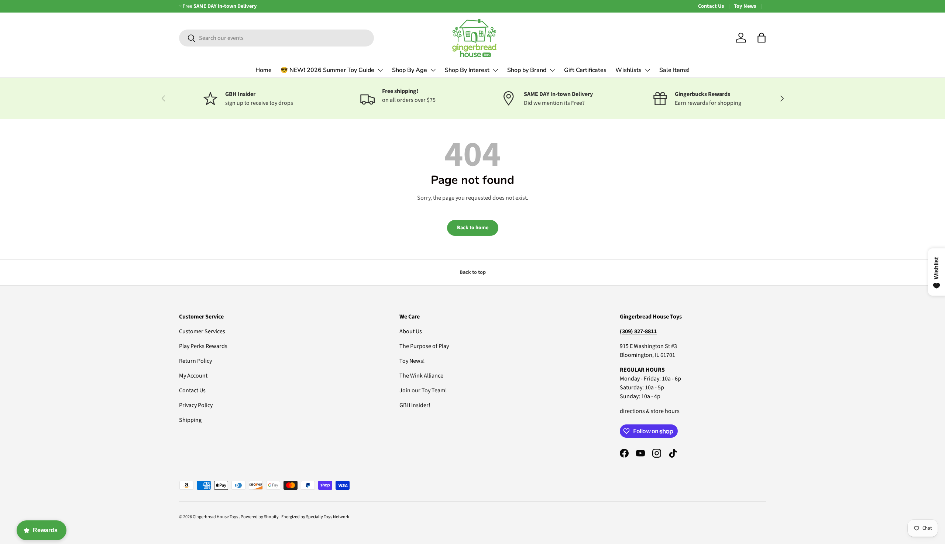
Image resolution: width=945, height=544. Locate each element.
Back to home (472, 227)
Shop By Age (409, 70)
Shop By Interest (467, 70)
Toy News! (412, 361)
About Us (410, 331)
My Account (193, 376)
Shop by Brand (526, 70)
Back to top (473, 272)
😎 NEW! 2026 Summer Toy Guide (327, 70)
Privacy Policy (196, 405)
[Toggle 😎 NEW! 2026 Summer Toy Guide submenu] (380, 70)
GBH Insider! (414, 405)
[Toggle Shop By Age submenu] (433, 70)
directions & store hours (650, 411)
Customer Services (202, 331)
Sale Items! (674, 70)
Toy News (745, 6)
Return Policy (195, 361)
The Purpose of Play (424, 346)
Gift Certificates (585, 70)
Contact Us (711, 6)
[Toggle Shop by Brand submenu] (552, 70)
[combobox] (276, 38)
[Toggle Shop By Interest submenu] (495, 70)
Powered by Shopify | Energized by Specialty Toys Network (295, 517)
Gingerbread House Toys (216, 517)
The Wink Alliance (421, 376)
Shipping (190, 420)
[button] (761, 38)
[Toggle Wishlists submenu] (647, 70)
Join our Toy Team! (423, 390)
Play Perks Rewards (203, 346)
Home (263, 70)
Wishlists (628, 70)
